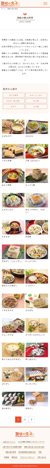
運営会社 (14, 457)
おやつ (14, 106)
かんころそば (8, 335)
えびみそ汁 (7, 136)
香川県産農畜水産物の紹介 (27, 452)
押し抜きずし (31, 359)
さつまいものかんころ (35, 335)
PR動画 (6, 457)
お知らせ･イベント (9, 442)
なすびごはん (8, 209)
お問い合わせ (41, 457)
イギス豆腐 (7, 161)
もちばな (29, 310)
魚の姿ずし (7, 408)
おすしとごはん (36, 95)
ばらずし (6, 384)
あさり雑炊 (7, 185)
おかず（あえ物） (13, 101)
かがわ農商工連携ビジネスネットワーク (31, 442)
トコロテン (30, 286)
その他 (36, 106)
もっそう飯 (30, 185)
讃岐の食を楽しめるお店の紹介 (34, 447)
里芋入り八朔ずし (9, 286)
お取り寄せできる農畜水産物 (12, 447)
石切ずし (29, 408)
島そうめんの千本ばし (11, 359)
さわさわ (29, 136)
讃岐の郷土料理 (11, 452)
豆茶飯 (28, 237)
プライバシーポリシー (27, 457)
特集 (40, 452)
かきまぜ (6, 237)
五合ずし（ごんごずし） (12, 261)
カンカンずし (31, 384)
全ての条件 (13, 95)
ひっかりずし (31, 261)
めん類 (36, 101)
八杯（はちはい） (33, 161)
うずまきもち (8, 310)
